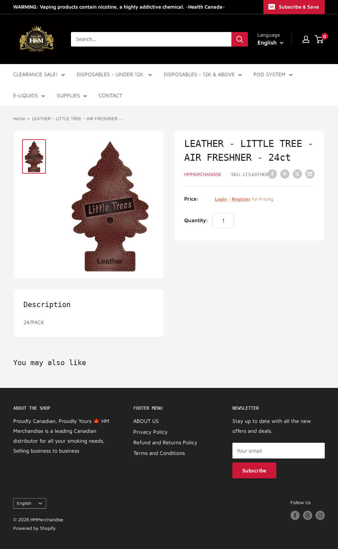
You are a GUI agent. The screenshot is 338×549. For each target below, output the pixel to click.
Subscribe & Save (299, 7)
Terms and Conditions (159, 453)
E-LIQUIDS (25, 95)
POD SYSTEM (270, 74)
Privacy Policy (150, 432)
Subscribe (254, 470)
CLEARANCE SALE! (35, 74)
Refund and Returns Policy (165, 442)
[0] (319, 39)
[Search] (239, 39)
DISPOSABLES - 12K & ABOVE (199, 74)
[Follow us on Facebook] (295, 515)
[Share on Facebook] (272, 174)
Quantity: (196, 220)
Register (241, 199)
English (24, 503)
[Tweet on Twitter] (297, 174)
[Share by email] (310, 174)
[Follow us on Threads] (307, 515)
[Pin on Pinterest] (284, 174)
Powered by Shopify (34, 528)
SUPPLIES (68, 95)
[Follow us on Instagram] (320, 515)
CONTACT (110, 95)
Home (19, 118)
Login (221, 199)
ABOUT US (146, 421)
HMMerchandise (202, 174)
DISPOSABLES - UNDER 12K (111, 74)
